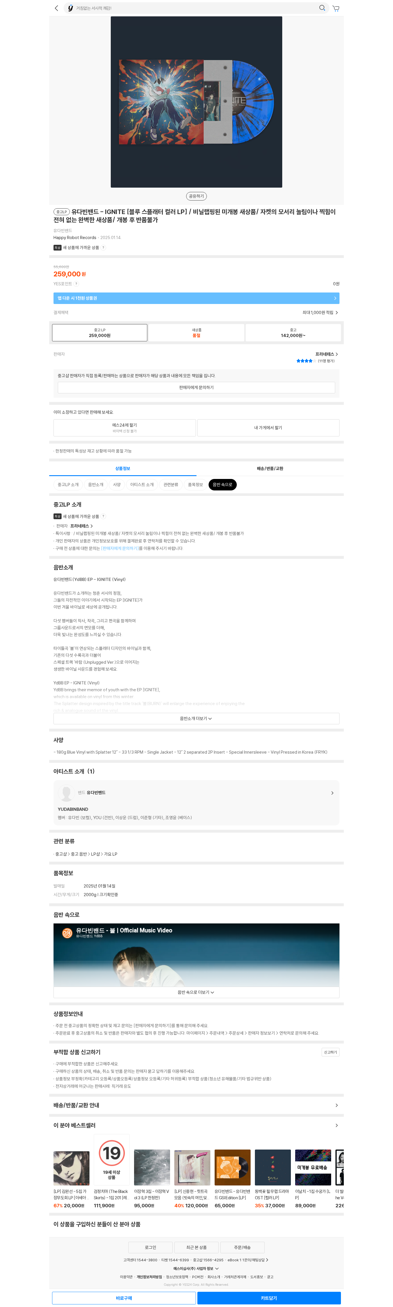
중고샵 (61, 854)
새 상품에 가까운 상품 (81, 247)
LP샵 (95, 854)
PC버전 (197, 1277)
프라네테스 (79, 526)
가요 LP (110, 854)
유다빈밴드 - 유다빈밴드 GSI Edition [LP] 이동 (233, 1179)
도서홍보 (256, 1277)
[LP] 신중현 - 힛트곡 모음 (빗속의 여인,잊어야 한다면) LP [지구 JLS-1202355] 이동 (192, 1179)
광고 (270, 1277)
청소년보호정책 (177, 1277)
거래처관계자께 (235, 1277)
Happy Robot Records (75, 237)
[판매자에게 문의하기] (120, 548)
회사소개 (213, 1277)
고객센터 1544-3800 (140, 1260)
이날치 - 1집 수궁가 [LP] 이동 (313, 1179)
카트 (336, 8)
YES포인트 (63, 283)
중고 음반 (79, 854)
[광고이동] (322, 8)
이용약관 (126, 1277)
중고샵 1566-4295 (208, 1260)
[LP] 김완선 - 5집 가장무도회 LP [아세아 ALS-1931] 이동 (71, 1180)
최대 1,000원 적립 (318, 312)
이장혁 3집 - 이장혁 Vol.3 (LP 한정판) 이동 (152, 1179)
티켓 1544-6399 (175, 1260)
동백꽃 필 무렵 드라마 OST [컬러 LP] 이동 (273, 1179)
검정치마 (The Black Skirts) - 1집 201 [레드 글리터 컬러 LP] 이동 (112, 1171)
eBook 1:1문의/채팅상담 (246, 1260)
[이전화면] (56, 8)
